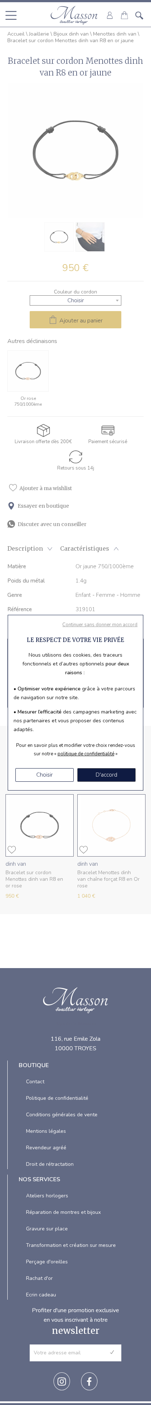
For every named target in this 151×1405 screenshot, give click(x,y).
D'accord (106, 774)
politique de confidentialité (86, 754)
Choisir (44, 774)
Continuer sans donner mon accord (99, 624)
